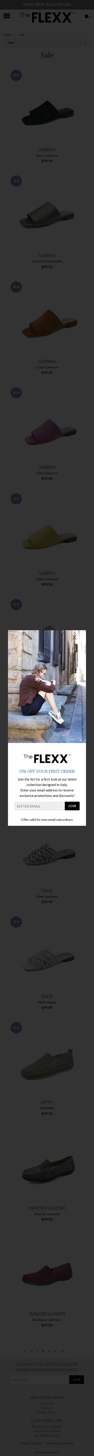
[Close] (74, 637)
